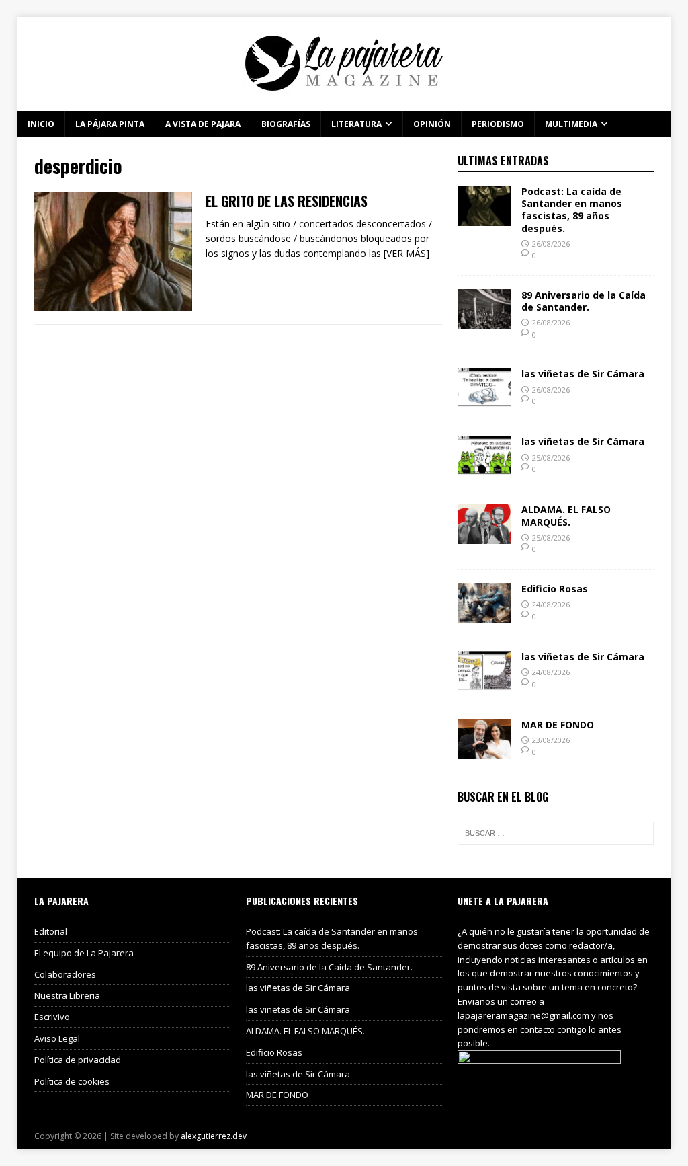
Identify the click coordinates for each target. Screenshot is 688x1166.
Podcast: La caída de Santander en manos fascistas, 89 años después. (571, 210)
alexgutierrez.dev (214, 1136)
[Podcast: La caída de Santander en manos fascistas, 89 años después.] (484, 218)
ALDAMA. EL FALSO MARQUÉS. (566, 515)
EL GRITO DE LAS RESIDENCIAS (287, 201)
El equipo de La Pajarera (84, 953)
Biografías (285, 124)
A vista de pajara (203, 124)
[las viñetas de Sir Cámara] (484, 400)
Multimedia (571, 124)
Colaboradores (65, 974)
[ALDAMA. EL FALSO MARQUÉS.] (484, 536)
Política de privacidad (77, 1060)
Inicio (41, 124)
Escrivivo (52, 1017)
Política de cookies (72, 1081)
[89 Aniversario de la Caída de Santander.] (484, 321)
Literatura (356, 124)
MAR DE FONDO (557, 724)
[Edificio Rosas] (484, 615)
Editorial (50, 931)
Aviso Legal (57, 1038)
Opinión (432, 124)
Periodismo (498, 124)
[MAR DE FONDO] (484, 751)
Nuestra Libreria (67, 995)
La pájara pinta (109, 124)
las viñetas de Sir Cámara (582, 373)
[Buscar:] (556, 833)
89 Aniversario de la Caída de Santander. (583, 300)
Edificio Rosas (554, 588)
